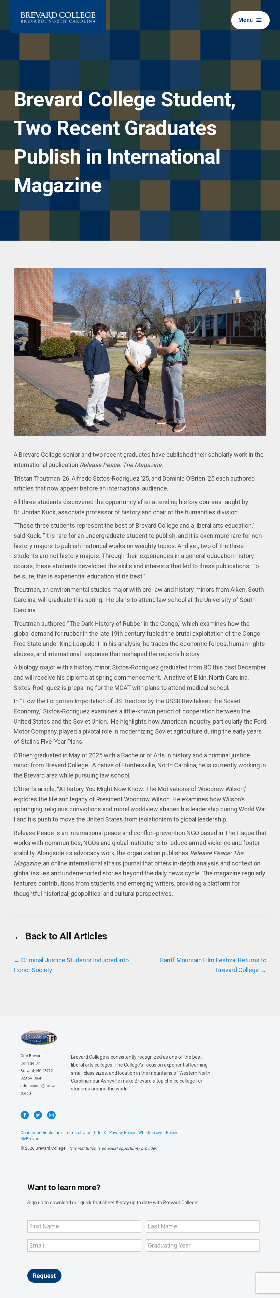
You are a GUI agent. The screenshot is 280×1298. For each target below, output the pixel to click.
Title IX (99, 1132)
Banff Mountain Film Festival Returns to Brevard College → (213, 965)
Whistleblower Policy (157, 1132)
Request (44, 1275)
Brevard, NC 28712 (36, 1071)
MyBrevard (30, 1138)
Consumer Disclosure (41, 1132)
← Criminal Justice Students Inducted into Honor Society (71, 965)
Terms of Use (77, 1132)
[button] (250, 20)
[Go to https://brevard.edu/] (58, 16)
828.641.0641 (31, 1078)
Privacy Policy (122, 1132)
